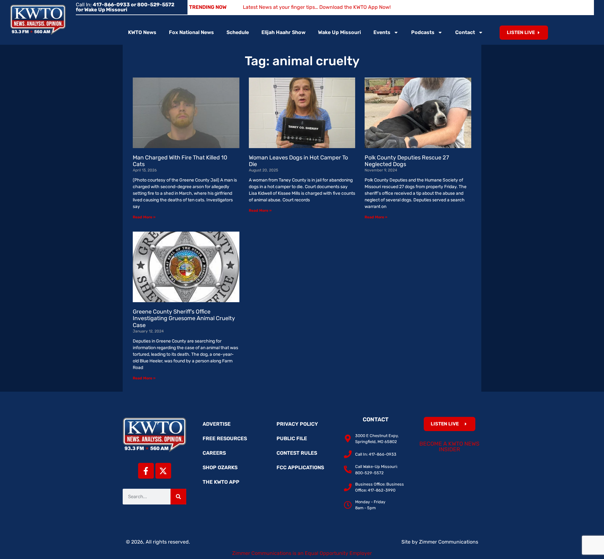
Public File (292, 438)
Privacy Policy (297, 424)
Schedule (237, 32)
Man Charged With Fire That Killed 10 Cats (180, 161)
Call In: (125, 7)
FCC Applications (300, 467)
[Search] (178, 496)
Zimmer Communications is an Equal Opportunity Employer (302, 553)
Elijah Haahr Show (283, 32)
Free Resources (225, 438)
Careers (214, 453)
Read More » (144, 217)
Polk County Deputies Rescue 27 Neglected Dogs (407, 161)
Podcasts (422, 32)
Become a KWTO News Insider (449, 446)
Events (381, 32)
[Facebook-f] (146, 471)
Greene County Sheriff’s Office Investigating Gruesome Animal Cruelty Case (184, 318)
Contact (465, 32)
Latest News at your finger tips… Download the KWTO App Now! (317, 7)
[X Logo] (163, 471)
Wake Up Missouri (339, 32)
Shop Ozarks (220, 467)
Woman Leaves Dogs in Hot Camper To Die (298, 161)
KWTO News (142, 32)
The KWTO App (221, 482)
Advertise (217, 424)
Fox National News (191, 32)
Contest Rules (297, 453)
